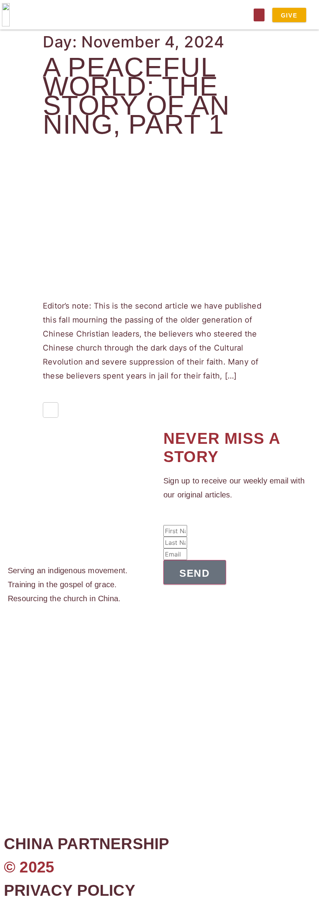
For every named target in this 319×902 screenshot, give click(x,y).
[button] (259, 15)
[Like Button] (50, 410)
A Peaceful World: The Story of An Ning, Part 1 (136, 96)
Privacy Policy (69, 890)
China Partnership (86, 843)
